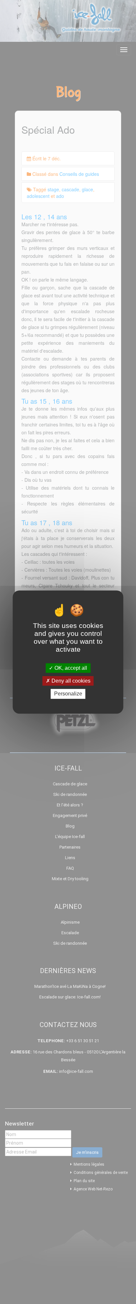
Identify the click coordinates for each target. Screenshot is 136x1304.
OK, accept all (70, 668)
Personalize (68, 694)
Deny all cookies (70, 681)
